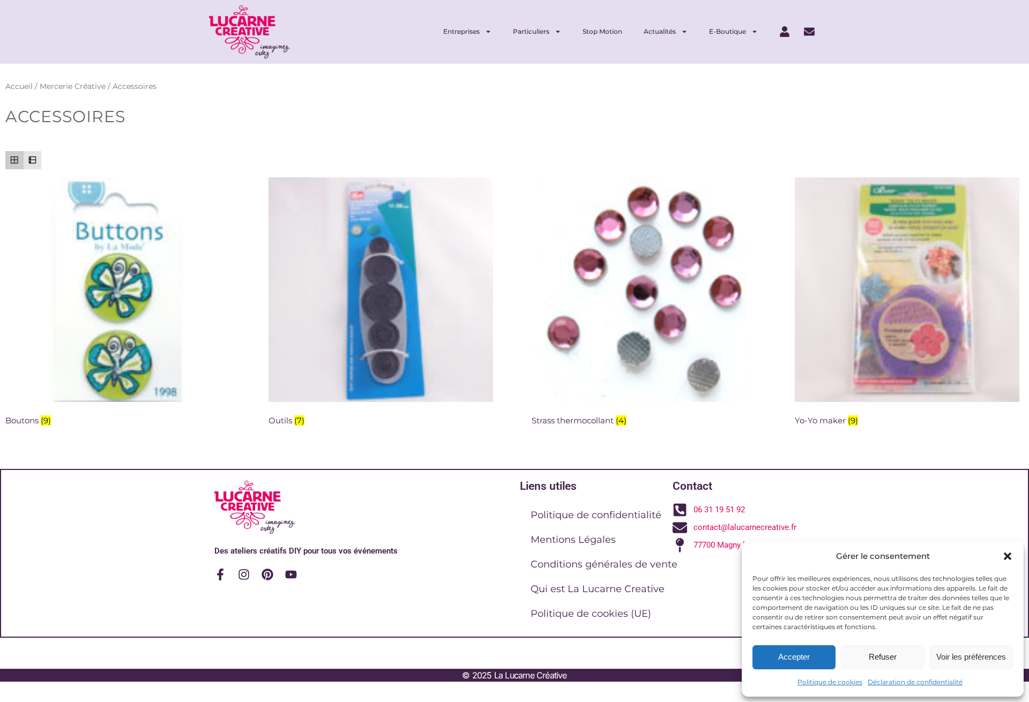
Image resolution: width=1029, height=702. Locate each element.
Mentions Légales (573, 540)
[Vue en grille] (14, 160)
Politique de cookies (829, 682)
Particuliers (531, 31)
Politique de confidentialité (596, 515)
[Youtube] (291, 574)
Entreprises (461, 31)
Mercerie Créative (73, 86)
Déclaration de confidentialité (915, 682)
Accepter (794, 656)
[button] (1007, 556)
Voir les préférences (971, 656)
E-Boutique (727, 31)
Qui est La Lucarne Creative (598, 589)
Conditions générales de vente (604, 564)
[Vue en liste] (33, 160)
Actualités (660, 31)
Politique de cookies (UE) (591, 613)
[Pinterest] (267, 574)
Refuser (883, 656)
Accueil (19, 86)
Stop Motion (602, 31)
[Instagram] (244, 574)
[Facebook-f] (220, 574)
